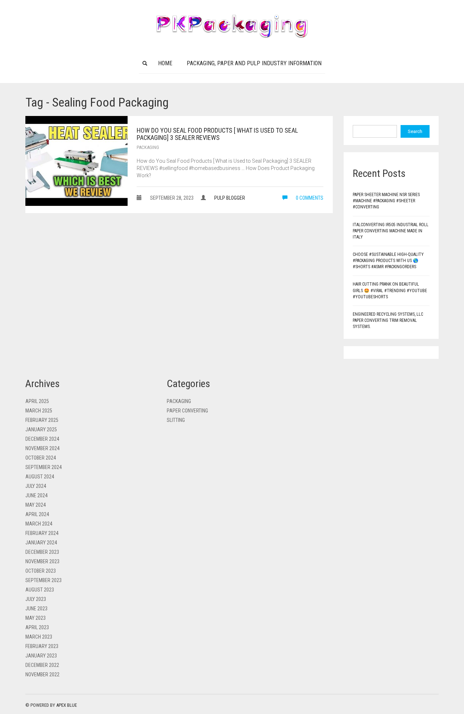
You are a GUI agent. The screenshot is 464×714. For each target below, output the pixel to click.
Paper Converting (187, 411)
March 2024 (38, 524)
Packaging (148, 147)
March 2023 (38, 637)
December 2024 (42, 439)
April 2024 (37, 514)
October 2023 (40, 571)
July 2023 (35, 599)
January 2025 (41, 429)
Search (415, 131)
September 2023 (43, 580)
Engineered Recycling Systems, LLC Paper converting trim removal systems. (388, 320)
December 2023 (42, 552)
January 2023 (41, 656)
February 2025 (41, 420)
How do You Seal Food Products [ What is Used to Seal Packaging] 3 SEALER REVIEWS (217, 133)
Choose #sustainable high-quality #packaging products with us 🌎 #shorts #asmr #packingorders (388, 260)
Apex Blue (66, 705)
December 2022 (42, 665)
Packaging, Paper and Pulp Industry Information (254, 63)
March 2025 (38, 411)
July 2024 (35, 486)
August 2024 (39, 477)
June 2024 (36, 495)
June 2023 (36, 608)
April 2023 (37, 627)
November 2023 (42, 561)
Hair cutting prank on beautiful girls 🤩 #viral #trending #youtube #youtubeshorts (390, 290)
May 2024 (35, 505)
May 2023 (35, 618)
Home (165, 63)
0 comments (309, 198)
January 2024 (41, 542)
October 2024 (40, 458)
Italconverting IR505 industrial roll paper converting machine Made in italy (390, 231)
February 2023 (41, 646)
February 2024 (41, 533)
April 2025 (37, 401)
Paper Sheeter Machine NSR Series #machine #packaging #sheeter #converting (386, 200)
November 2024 (42, 448)
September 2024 (43, 467)
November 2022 (42, 674)
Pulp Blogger (229, 198)
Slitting (176, 420)
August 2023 (39, 590)
